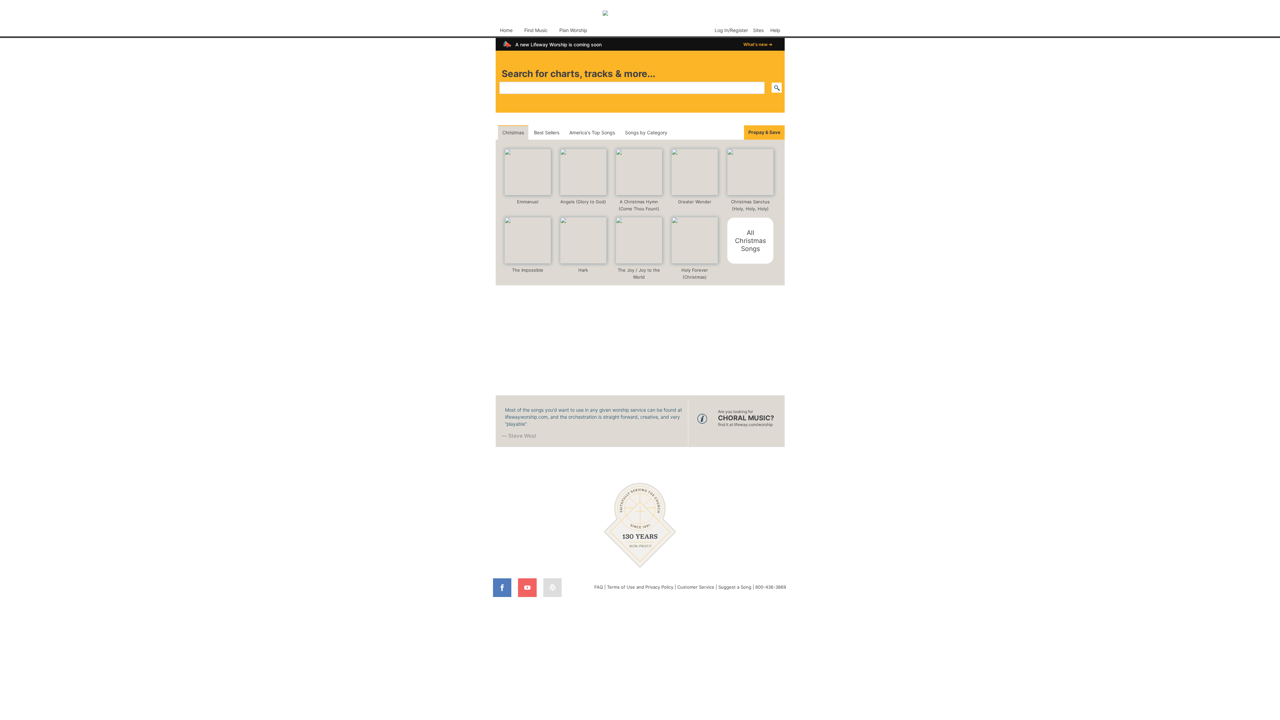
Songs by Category (646, 132)
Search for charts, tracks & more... (578, 73)
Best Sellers (546, 132)
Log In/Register (731, 30)
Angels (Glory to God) (583, 201)
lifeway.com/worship (753, 424)
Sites (758, 30)
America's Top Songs (592, 132)
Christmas (513, 132)
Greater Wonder (694, 201)
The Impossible (527, 270)
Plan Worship (573, 30)
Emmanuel (527, 201)
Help (775, 30)
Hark (583, 270)
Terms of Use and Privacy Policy (640, 587)
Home (506, 30)
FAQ (598, 587)
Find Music (536, 30)
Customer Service (695, 587)
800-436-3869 (770, 587)
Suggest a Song (734, 587)
